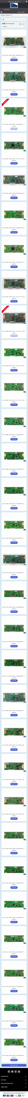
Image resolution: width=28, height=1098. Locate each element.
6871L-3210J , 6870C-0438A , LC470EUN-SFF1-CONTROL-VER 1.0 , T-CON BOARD (14, 952)
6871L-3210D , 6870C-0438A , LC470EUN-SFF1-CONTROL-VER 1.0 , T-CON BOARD (14, 883)
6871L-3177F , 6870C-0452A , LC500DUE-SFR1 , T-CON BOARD (14, 641)
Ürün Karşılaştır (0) (10, 23)
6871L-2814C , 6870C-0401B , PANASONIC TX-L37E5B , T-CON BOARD (14, 55)
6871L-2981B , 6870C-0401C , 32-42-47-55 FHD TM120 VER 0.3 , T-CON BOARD (14, 365)
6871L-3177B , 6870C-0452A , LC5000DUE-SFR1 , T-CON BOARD (14, 607)
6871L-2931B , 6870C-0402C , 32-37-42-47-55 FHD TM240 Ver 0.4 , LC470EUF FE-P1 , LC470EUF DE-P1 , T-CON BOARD (14, 296)
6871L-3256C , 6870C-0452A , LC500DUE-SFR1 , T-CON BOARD (14, 1021)
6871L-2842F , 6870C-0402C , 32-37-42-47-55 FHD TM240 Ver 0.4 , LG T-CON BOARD (14, 158)
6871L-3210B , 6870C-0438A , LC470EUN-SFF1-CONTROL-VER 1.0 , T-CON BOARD (14, 848)
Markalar (8, 15)
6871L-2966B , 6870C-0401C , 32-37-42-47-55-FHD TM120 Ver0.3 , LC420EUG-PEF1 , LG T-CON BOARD (14, 331)
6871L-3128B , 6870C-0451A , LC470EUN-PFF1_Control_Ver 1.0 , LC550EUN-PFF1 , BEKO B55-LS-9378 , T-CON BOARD (14, 503)
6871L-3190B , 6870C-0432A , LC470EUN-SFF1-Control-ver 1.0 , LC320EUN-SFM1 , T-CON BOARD (14, 710)
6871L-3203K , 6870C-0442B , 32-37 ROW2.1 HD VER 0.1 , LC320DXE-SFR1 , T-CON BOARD (14, 779)
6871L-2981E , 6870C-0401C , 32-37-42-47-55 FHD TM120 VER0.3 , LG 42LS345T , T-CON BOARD (14, 400)
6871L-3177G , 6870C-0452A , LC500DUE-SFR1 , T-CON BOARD (14, 676)
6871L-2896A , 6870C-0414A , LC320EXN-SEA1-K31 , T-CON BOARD (14, 227)
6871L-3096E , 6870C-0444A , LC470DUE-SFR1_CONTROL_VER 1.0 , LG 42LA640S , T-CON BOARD (14, 469)
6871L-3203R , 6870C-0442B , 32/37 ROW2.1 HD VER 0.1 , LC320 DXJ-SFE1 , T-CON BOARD (14, 814)
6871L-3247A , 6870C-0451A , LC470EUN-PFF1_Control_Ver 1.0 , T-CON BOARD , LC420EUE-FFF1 (14, 986)
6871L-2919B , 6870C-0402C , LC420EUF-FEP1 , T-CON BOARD (14, 262)
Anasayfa (3, 15)
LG (11, 15)
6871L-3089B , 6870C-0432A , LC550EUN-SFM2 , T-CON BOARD (14, 434)
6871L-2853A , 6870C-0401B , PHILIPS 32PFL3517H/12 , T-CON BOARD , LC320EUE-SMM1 (14, 193)
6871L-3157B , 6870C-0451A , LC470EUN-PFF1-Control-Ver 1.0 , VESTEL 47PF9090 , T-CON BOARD (14, 572)
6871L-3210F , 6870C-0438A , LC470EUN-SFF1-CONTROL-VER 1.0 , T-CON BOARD (14, 917)
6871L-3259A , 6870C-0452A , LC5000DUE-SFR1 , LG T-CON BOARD (14, 1055)
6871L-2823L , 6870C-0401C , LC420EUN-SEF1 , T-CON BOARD (14, 124)
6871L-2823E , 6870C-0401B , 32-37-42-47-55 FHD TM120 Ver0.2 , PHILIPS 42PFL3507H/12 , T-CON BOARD (14, 89)
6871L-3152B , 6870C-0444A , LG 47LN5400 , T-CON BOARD (14, 538)
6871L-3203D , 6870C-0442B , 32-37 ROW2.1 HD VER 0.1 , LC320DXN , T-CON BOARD (14, 745)
